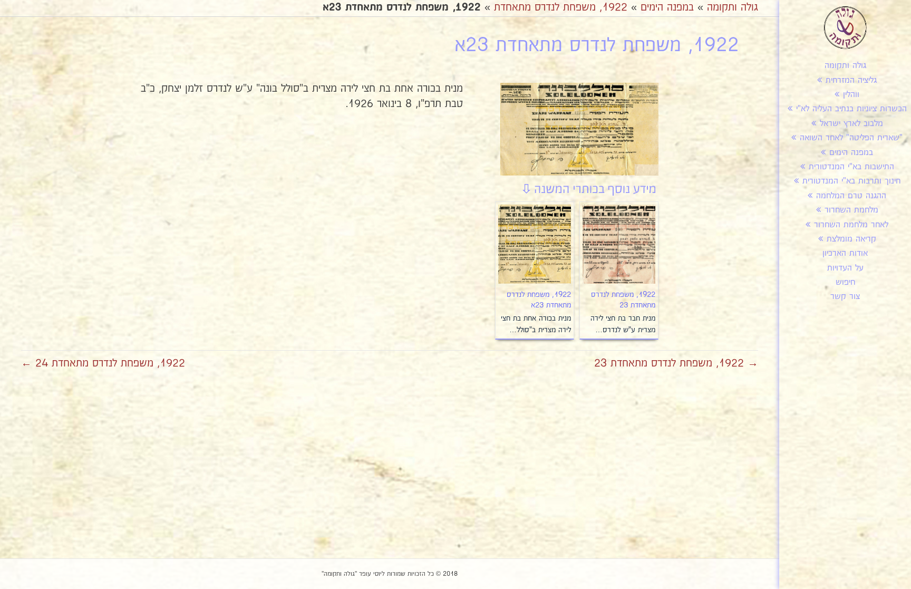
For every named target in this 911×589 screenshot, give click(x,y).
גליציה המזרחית (851, 80)
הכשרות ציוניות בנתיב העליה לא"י (851, 108)
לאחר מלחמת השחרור (851, 224)
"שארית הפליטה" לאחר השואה (851, 137)
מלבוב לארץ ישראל (851, 123)
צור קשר (845, 296)
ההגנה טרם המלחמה (851, 195)
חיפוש (845, 282)
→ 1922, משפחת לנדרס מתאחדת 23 (676, 363)
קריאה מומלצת (851, 239)
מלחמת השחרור (851, 210)
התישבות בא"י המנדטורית (851, 166)
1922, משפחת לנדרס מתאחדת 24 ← (103, 363)
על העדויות (845, 268)
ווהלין (851, 94)
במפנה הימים (851, 152)
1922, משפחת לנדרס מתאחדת (560, 7)
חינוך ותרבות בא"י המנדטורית (851, 181)
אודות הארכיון (845, 253)
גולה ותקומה (845, 65)
